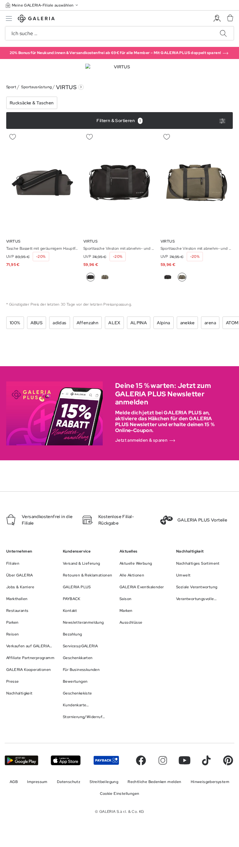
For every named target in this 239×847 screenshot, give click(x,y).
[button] (42, 5)
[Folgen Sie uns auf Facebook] (141, 760)
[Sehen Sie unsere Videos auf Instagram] (163, 760)
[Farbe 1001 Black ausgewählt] (91, 277)
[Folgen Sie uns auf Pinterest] (228, 760)
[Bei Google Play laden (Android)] (21, 760)
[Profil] (217, 18)
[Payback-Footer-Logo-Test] (106, 760)
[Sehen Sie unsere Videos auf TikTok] (206, 760)
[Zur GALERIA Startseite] (36, 19)
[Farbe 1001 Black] (168, 277)
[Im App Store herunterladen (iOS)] (66, 760)
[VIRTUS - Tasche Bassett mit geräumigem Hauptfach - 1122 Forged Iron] (42, 182)
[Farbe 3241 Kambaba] (105, 277)
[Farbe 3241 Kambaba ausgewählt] (182, 277)
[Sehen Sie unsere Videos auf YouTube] (184, 760)
